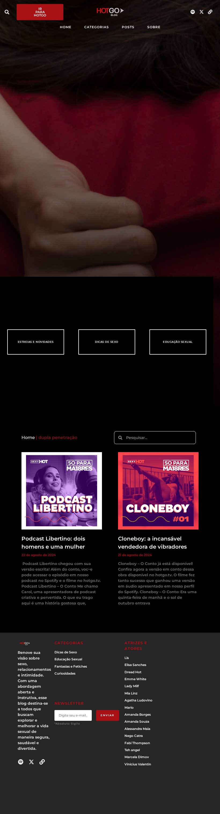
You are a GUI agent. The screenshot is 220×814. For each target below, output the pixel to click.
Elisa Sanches (135, 665)
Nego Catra (133, 736)
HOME (65, 27)
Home (28, 437)
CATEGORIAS (96, 27)
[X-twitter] (201, 12)
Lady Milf (131, 686)
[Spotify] (192, 12)
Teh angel (132, 750)
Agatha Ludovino (138, 700)
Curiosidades (64, 673)
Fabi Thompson (137, 743)
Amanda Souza (136, 721)
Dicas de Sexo (106, 342)
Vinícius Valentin (137, 764)
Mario (129, 707)
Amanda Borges (137, 714)
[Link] (210, 12)
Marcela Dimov (136, 757)
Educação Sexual (178, 342)
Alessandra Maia (137, 729)
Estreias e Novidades (36, 342)
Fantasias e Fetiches (70, 666)
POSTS (128, 27)
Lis (126, 658)
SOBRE (153, 27)
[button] (7, 12)
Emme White (135, 679)
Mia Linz (130, 693)
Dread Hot (132, 672)
